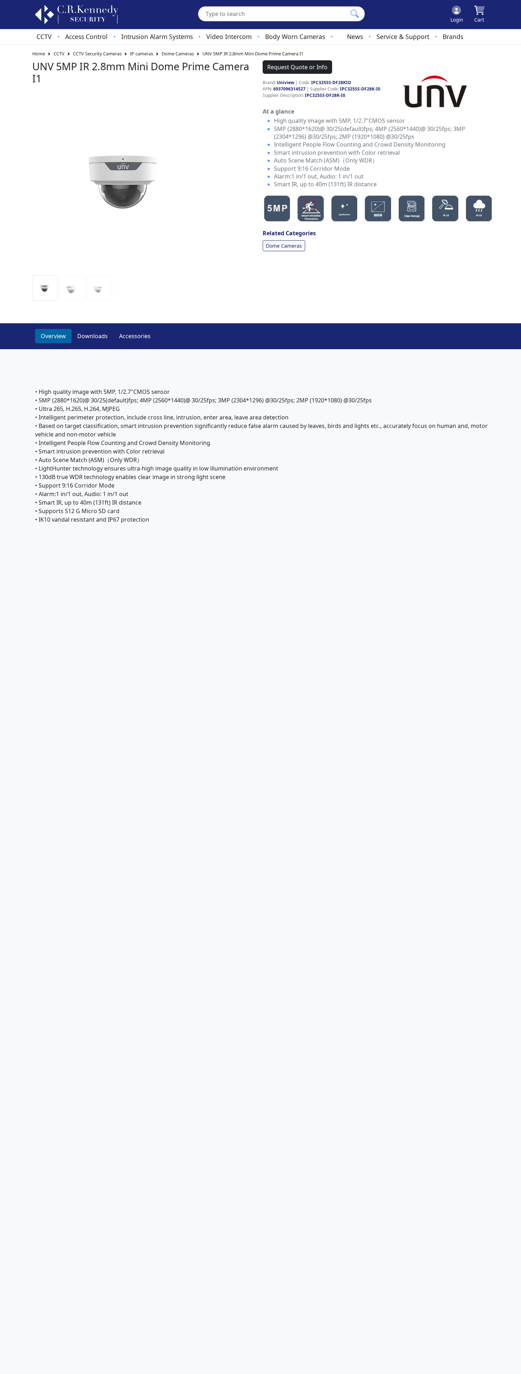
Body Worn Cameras (295, 36)
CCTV (44, 36)
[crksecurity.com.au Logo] (76, 14)
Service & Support (402, 36)
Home (38, 53)
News (355, 36)
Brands (453, 36)
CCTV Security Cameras (97, 53)
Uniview (285, 82)
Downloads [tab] (92, 336)
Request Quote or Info (297, 67)
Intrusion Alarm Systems (157, 36)
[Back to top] (511, 1364)
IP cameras (141, 53)
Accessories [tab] (135, 336)
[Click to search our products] (354, 13)
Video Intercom (229, 36)
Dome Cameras (178, 53)
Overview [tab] (53, 336)
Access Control (86, 36)
